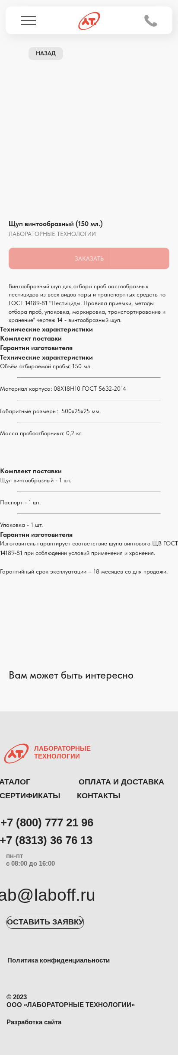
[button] (45, 922)
